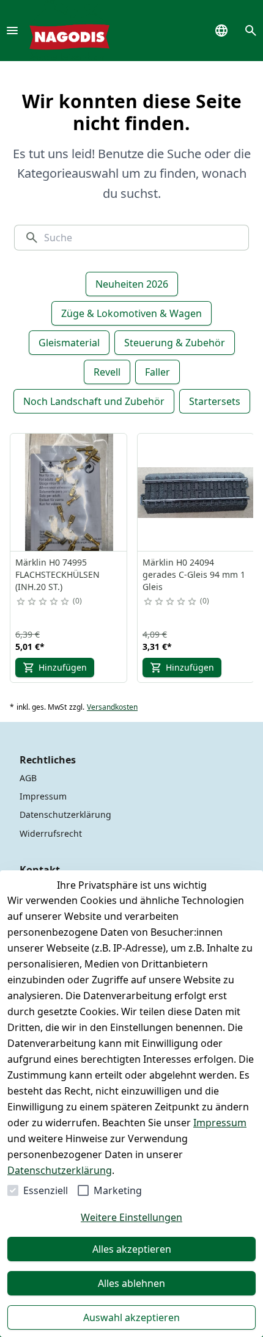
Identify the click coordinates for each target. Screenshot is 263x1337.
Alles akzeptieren (131, 1249)
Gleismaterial (69, 342)
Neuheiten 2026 (131, 284)
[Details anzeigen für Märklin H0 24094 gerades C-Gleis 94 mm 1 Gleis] (196, 492)
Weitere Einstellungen (131, 1217)
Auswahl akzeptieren (131, 1317)
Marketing (118, 1190)
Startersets (214, 401)
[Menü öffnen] (12, 30)
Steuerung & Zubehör (174, 342)
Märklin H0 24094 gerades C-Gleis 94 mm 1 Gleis (194, 574)
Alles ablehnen (131, 1283)
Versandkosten (112, 707)
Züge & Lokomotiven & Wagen (131, 313)
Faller (157, 372)
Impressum (219, 1122)
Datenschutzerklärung (59, 1170)
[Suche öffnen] (251, 30)
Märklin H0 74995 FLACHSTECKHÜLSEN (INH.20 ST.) (57, 574)
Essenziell (45, 1190)
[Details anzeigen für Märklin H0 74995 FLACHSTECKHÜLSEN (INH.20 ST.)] (69, 492)
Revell (107, 372)
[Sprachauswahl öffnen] (221, 30)
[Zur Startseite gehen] (69, 30)
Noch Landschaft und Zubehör (94, 401)
